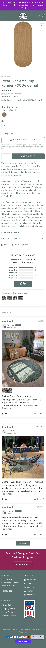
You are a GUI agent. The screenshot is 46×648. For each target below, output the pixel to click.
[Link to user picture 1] (23, 358)
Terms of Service (8, 616)
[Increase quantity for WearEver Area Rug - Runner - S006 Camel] (9, 156)
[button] (7, 107)
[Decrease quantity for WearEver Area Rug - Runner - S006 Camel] (3, 156)
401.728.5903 (7, 591)
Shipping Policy (8, 608)
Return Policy (7, 612)
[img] (8, 321)
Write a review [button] (23, 284)
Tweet (17, 245)
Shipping (4, 94)
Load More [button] (23, 543)
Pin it (27, 245)
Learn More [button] (23, 564)
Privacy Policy (7, 605)
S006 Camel (4, 115)
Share (6, 245)
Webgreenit (23, 632)
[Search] (39, 15)
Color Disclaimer (10, 238)
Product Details (10, 233)
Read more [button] (7, 408)
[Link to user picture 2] (4, 390)
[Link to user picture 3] (9, 390)
